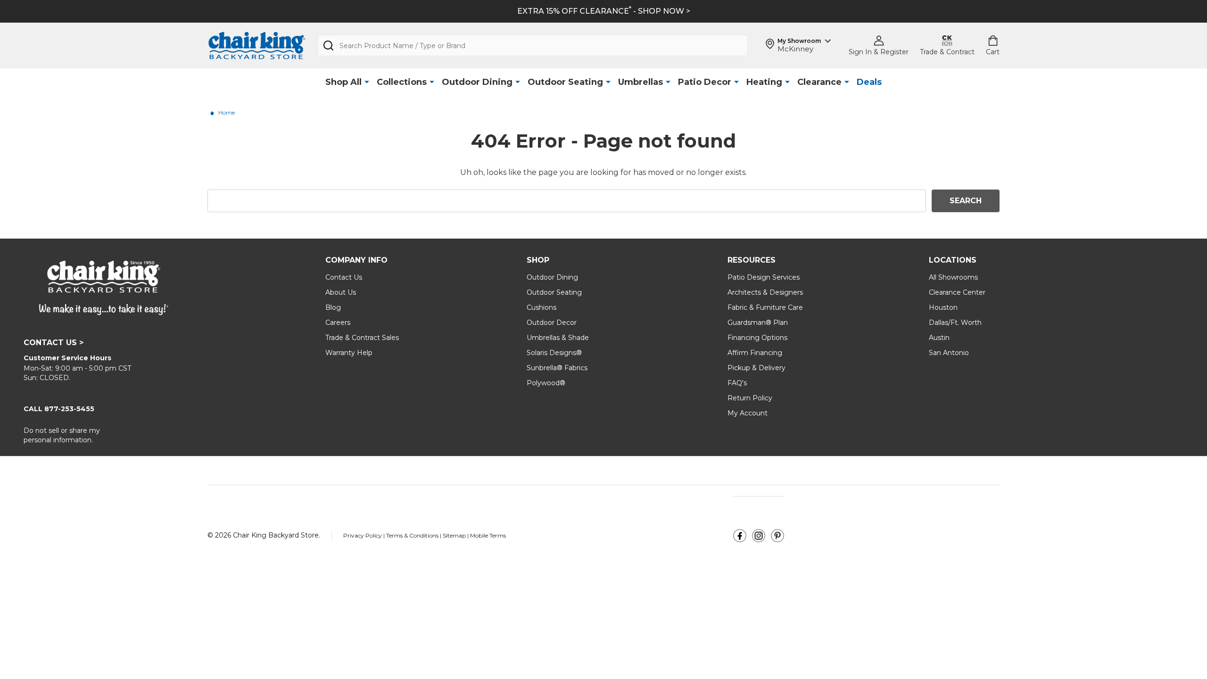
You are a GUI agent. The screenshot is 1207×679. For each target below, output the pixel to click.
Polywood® (546, 383)
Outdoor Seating (565, 82)
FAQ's (737, 383)
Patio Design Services (764, 277)
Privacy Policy (363, 535)
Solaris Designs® (554, 352)
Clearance (819, 82)
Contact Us (343, 277)
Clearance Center (957, 292)
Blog (333, 307)
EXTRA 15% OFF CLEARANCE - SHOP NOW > (603, 11)
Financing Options (757, 337)
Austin (939, 337)
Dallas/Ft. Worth (955, 322)
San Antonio (949, 352)
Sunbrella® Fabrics (557, 368)
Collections (402, 82)
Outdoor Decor (552, 322)
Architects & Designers (765, 292)
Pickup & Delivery (756, 368)
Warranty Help (348, 352)
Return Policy (750, 398)
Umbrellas (640, 82)
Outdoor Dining (477, 82)
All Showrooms (953, 277)
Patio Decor (704, 82)
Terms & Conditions (413, 535)
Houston (943, 307)
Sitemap (454, 535)
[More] (366, 82)
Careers (337, 322)
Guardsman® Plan (758, 322)
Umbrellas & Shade (558, 337)
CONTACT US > (53, 342)
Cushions (541, 307)
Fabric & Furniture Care (765, 307)
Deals (869, 82)
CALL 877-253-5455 (59, 409)
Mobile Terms (488, 535)
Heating (764, 82)
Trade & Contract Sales (362, 337)
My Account (748, 413)
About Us (340, 292)
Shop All (343, 82)
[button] (740, 536)
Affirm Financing (755, 352)
